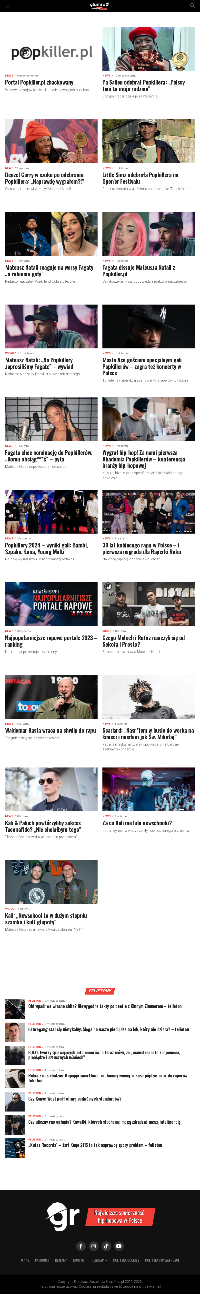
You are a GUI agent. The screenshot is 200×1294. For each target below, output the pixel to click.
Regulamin (99, 1260)
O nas (25, 1260)
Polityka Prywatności (162, 1260)
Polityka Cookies (126, 1260)
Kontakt (79, 1260)
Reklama (61, 1260)
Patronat (42, 1260)
